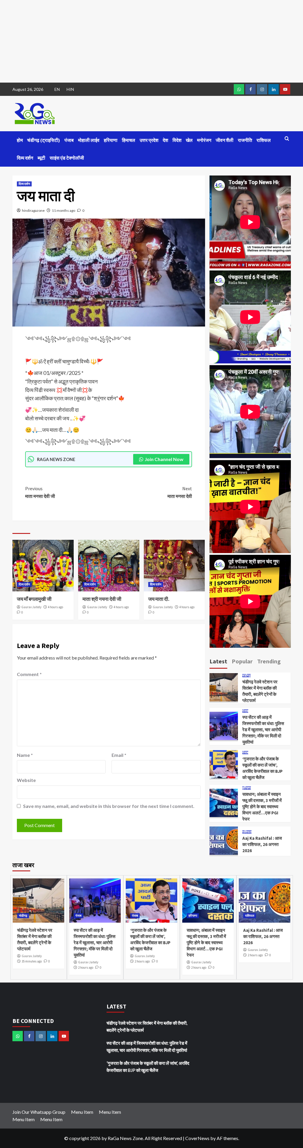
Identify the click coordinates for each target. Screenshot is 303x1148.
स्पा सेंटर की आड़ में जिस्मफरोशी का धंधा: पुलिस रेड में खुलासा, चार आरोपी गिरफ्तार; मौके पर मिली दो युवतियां (263, 729)
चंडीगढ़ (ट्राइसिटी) (43, 140)
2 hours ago (85, 967)
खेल (189, 140)
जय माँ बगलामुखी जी (34, 599)
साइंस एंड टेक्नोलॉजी (67, 158)
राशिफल (264, 140)
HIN (70, 89)
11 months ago (63, 210)
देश (165, 140)
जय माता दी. (159, 599)
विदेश (177, 140)
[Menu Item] (250, 89)
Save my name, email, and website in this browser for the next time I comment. (108, 806)
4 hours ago (55, 607)
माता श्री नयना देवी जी (102, 599)
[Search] (287, 139)
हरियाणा (110, 140)
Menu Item (82, 1112)
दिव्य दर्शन (25, 158)
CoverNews (197, 1138)
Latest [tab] (218, 661)
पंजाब (69, 140)
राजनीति (245, 140)
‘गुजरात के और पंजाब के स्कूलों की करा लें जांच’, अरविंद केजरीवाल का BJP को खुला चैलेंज (148, 1066)
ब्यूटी (41, 158)
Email (119, 755)
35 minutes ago (32, 961)
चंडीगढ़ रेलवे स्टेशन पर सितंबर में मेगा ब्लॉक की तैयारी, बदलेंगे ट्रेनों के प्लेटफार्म (147, 1026)
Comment (29, 674)
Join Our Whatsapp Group (38, 1112)
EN (57, 89)
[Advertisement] (151, 41)
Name (25, 755)
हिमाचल (128, 140)
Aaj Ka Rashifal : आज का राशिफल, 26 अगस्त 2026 (262, 844)
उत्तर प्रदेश (149, 140)
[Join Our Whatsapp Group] (239, 89)
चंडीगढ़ (246, 675)
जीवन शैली (224, 140)
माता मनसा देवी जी (40, 492)
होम (20, 140)
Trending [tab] (269, 661)
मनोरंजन (204, 140)
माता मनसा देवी (179, 492)
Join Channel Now (164, 459)
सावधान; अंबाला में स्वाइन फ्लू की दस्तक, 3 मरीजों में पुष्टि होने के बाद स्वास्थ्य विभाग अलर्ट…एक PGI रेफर (262, 806)
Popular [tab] (242, 661)
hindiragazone (33, 210)
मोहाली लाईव (88, 140)
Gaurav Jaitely (31, 607)
